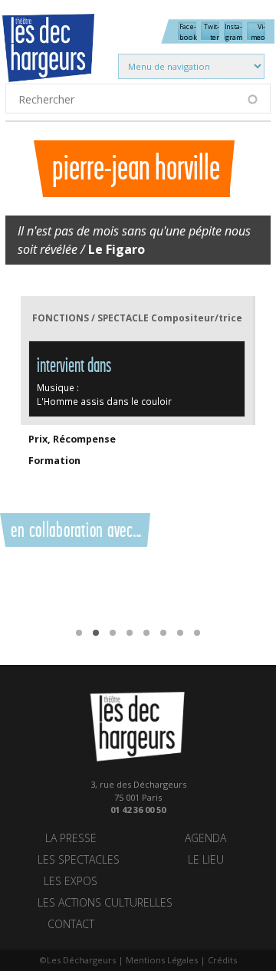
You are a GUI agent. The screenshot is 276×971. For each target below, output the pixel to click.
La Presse (71, 838)
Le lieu (206, 859)
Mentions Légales (162, 960)
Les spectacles (79, 859)
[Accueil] (61, 58)
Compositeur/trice (196, 317)
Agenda (205, 838)
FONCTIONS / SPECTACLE (90, 317)
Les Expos (70, 881)
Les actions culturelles (105, 902)
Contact (71, 924)
